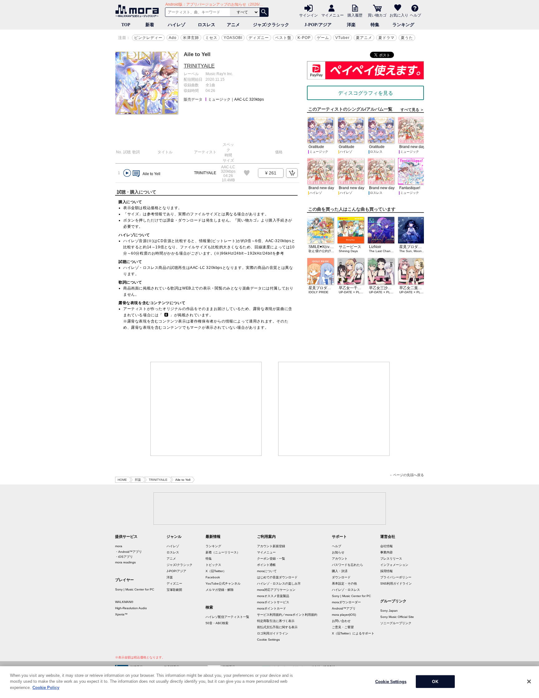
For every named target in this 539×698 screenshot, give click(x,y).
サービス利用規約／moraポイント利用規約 (287, 614)
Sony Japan (389, 610)
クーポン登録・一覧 (271, 558)
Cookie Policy (45, 687)
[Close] (529, 681)
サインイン (308, 15)
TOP (125, 24)
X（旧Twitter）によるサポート (353, 633)
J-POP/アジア (318, 24)
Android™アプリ (344, 608)
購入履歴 (354, 15)
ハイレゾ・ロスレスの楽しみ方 (279, 583)
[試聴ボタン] (127, 173)
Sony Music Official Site (397, 617)
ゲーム (323, 38)
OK (435, 681)
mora (118, 546)
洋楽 (351, 24)
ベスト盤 (283, 38)
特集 (375, 24)
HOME (122, 479)
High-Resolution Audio (131, 608)
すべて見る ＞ (412, 110)
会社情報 (386, 546)
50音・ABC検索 (217, 623)
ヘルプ (415, 15)
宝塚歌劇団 (174, 589)
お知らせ (338, 552)
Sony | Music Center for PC (134, 589)
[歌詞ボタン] (136, 174)
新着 (149, 24)
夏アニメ (364, 38)
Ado (173, 38)
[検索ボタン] (264, 12)
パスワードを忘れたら (347, 565)
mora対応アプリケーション (276, 589)
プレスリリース (391, 558)
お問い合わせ (341, 621)
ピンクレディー (148, 38)
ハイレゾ (176, 24)
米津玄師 (191, 38)
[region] (269, 682)
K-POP (304, 38)
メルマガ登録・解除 (220, 589)
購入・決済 (339, 571)
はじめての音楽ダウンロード (277, 577)
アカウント (339, 558)
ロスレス (206, 24)
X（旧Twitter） (216, 571)
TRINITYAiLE (199, 66)
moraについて (267, 571)
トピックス (213, 565)
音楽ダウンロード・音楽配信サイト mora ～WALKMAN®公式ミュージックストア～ (138, 11)
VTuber (342, 38)
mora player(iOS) (344, 614)
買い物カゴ (377, 15)
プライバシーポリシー (395, 577)
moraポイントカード (271, 608)
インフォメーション (394, 565)
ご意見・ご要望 (343, 627)
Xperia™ (121, 614)
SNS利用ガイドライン (396, 583)
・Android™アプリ (128, 551)
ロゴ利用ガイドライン (272, 633)
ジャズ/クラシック (271, 24)
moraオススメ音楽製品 (273, 596)
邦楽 (138, 479)
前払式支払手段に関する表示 (277, 627)
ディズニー (259, 38)
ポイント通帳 (266, 565)
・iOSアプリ (124, 556)
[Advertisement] (206, 408)
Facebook (213, 577)
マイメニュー (332, 15)
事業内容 (386, 552)
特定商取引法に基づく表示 (275, 621)
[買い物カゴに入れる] (292, 173)
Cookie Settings (268, 639)
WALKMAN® (124, 602)
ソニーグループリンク (395, 623)
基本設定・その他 (344, 583)
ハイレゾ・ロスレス (346, 589)
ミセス (211, 38)
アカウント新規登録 (271, 546)
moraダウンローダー (346, 602)
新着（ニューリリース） (223, 552)
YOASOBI (233, 38)
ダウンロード (341, 577)
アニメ (233, 24)
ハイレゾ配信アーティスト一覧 (227, 617)
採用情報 (386, 571)
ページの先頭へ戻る (408, 475)
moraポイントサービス (273, 602)
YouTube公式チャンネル (223, 583)
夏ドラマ (386, 38)
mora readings (125, 562)
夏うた (407, 38)
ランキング (403, 24)
